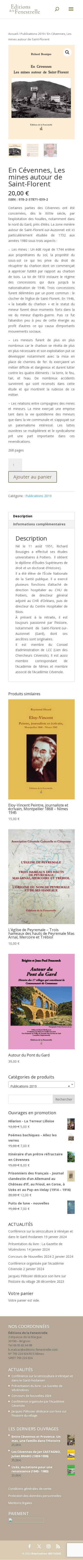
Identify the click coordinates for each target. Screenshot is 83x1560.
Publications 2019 (32, 34)
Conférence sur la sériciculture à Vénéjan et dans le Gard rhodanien (42, 1378)
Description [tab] (22, 516)
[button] (67, 52)
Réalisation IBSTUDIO (46, 1553)
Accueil (13, 34)
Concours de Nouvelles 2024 (29, 1256)
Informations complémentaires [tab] (39, 524)
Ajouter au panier (32, 477)
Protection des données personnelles (34, 1496)
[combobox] (41, 1084)
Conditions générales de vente (29, 1489)
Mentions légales (20, 1503)
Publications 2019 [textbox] (40, 1086)
